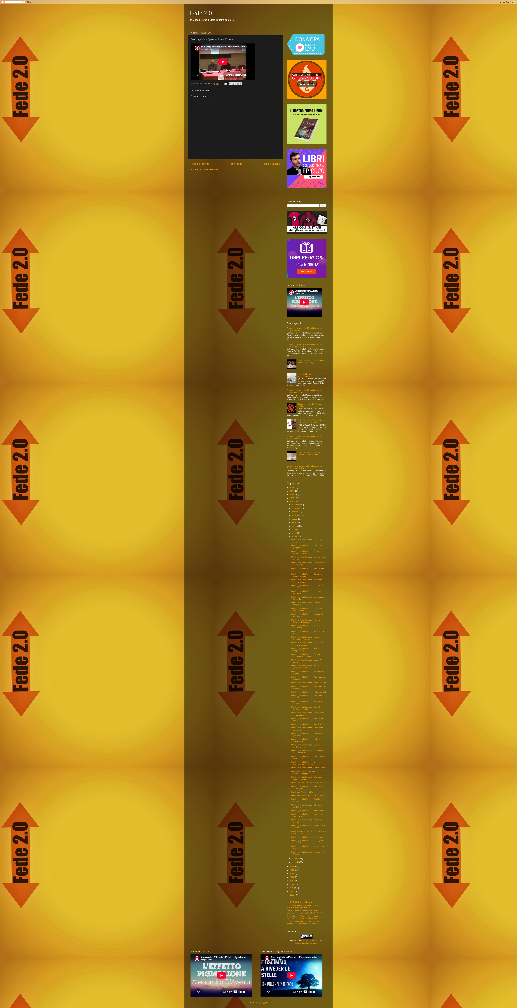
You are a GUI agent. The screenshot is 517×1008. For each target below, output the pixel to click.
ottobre (295, 512)
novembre (296, 508)
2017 (292, 870)
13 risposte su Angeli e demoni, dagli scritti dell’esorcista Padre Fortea (305, 906)
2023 (292, 488)
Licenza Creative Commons (306, 943)
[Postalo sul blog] (233, 83)
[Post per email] (225, 84)
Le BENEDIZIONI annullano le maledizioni (304, 902)
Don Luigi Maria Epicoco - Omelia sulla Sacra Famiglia (312, 361)
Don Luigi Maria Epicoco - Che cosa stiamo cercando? (306, 778)
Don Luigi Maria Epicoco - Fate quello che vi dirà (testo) (311, 421)
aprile (294, 533)
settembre (296, 515)
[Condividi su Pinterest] (240, 83)
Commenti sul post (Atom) (210, 169)
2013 (292, 881)
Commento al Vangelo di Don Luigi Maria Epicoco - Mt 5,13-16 (304, 391)
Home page (235, 163)
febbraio (295, 859)
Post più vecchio (271, 163)
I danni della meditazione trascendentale (308, 375)
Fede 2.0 (201, 12)
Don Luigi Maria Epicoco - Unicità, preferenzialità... (305, 740)
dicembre (296, 505)
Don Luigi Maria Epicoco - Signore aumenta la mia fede (305, 655)
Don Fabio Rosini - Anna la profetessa (307, 796)
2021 (292, 495)
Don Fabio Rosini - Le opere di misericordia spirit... (304, 772)
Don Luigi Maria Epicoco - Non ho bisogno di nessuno (305, 621)
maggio (295, 530)
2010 (292, 891)
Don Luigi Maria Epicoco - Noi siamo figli (308, 683)
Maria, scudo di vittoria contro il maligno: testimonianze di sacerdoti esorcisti (304, 922)
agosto (295, 519)
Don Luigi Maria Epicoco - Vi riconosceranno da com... (303, 763)
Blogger (263, 1003)
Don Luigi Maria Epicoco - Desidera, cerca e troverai (309, 453)
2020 (292, 498)
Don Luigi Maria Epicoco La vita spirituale (308, 811)
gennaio (295, 862)
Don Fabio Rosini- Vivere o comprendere (308, 783)
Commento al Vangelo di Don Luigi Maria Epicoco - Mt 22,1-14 (304, 329)
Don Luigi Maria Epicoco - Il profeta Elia (308, 724)
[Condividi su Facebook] (238, 83)
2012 (292, 884)
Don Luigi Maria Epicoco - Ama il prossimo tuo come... (305, 667)
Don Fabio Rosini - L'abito (302, 792)
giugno (295, 526)
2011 (292, 888)
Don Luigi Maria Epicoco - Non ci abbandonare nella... (305, 638)
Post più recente (200, 163)
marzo (295, 537)
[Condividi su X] (235, 83)
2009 (292, 895)
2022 (292, 491)
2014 (292, 877)
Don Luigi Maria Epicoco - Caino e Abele (308, 768)
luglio (294, 522)
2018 (292, 867)
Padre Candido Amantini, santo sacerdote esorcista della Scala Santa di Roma (304, 917)
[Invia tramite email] (230, 83)
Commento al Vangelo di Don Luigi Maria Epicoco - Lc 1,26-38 (304, 345)
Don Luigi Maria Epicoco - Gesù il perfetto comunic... (305, 708)
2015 (292, 874)
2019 (292, 502)
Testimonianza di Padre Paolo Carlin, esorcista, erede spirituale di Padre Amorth (305, 912)
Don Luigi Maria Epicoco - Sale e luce (307, 837)
